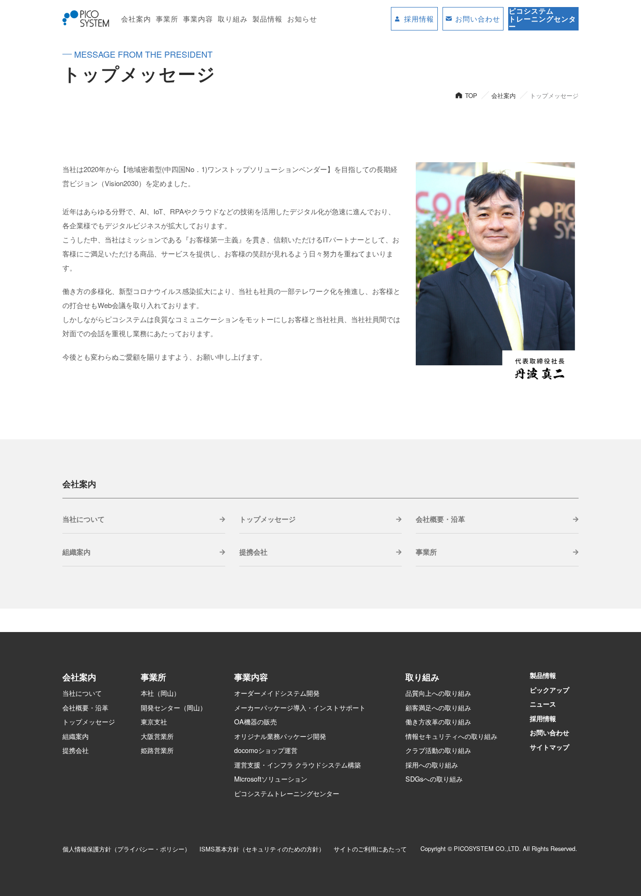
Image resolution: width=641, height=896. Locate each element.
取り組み (233, 18)
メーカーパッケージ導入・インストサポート (300, 707)
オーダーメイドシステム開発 (277, 693)
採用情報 (543, 718)
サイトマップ (549, 747)
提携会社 (253, 552)
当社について (83, 519)
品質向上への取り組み (438, 693)
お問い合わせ (549, 732)
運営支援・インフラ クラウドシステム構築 (297, 764)
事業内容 (198, 18)
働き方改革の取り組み (438, 721)
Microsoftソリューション (270, 778)
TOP (471, 95)
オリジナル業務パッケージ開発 (280, 736)
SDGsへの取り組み (434, 778)
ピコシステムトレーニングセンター (286, 793)
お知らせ (302, 18)
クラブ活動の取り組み (438, 750)
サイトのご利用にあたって (370, 848)
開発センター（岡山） (173, 707)
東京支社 (154, 721)
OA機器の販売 (255, 721)
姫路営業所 (157, 750)
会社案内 (136, 18)
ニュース (543, 703)
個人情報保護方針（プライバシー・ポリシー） (126, 848)
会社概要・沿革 (440, 519)
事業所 (167, 18)
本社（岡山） (160, 693)
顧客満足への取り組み (438, 707)
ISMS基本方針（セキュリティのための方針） (262, 848)
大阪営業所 (157, 736)
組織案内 (76, 552)
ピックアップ (549, 689)
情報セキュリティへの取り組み (451, 736)
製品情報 (267, 18)
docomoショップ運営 (266, 750)
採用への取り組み (431, 764)
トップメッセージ (267, 519)
